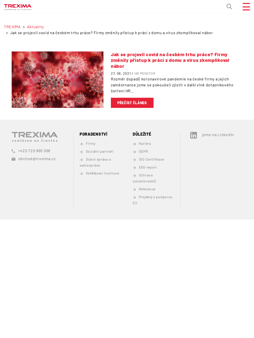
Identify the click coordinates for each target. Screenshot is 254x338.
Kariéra (145, 143)
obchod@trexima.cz (37, 158)
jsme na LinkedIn (218, 134)
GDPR (143, 151)
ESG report (148, 167)
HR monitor (145, 73)
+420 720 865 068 (34, 150)
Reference (147, 189)
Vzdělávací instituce (102, 173)
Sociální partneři (100, 151)
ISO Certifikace (151, 159)
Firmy (90, 143)
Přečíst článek (132, 103)
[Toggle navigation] (244, 6)
